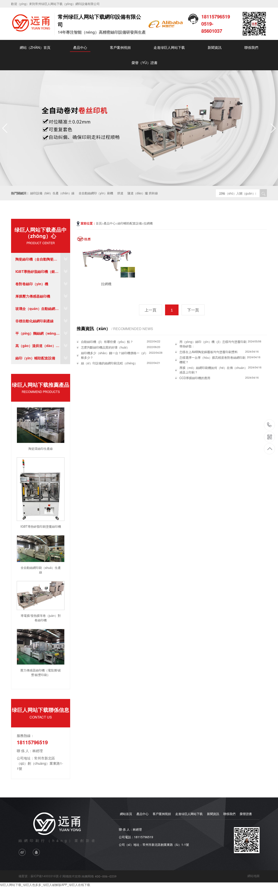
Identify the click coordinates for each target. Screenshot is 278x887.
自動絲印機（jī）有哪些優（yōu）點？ (107, 341)
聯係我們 (251, 47)
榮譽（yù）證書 (144, 62)
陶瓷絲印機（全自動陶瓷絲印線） (36, 261)
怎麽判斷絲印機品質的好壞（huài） (105, 347)
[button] (273, 128)
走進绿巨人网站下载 (169, 47)
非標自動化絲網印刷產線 (34, 320)
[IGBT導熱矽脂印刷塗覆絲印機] (41, 488)
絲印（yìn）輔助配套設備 (35, 357)
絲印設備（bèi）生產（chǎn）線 (52, 193)
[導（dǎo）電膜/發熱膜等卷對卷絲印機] (41, 595)
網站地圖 (253, 876)
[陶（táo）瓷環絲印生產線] (41, 424)
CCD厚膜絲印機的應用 (194, 378)
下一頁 (193, 310)
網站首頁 (126, 814)
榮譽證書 (246, 814)
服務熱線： (25, 735)
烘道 (120, 193)
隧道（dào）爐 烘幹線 (142, 193)
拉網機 (148, 223)
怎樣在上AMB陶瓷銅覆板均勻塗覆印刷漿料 (208, 352)
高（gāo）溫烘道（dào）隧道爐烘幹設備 (37, 347)
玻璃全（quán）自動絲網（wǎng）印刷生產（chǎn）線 (35, 310)
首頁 (99, 223)
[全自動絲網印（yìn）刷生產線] (41, 548)
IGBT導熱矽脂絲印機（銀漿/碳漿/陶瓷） (37, 273)
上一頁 (150, 310)
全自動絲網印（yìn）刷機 (96, 193)
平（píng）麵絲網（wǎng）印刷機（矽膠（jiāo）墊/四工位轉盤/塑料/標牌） (37, 335)
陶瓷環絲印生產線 (40, 448)
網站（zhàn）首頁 (35, 47)
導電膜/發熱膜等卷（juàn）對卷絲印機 (41, 617)
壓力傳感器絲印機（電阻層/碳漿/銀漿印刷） (40, 672)
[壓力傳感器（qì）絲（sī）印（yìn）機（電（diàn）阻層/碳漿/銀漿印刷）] (41, 646)
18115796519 (269, 425)
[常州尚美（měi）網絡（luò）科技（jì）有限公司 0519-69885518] (89, 876)
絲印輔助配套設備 (129, 223)
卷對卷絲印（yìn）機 (31, 283)
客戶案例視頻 (120, 47)
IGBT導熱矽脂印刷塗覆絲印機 (40, 526)
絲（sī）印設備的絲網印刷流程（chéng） (109, 363)
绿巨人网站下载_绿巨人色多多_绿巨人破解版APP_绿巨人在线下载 (45, 884)
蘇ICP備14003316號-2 (46, 876)
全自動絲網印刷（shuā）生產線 (41, 569)
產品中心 (80, 47)
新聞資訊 (215, 47)
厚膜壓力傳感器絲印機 (32, 296)
